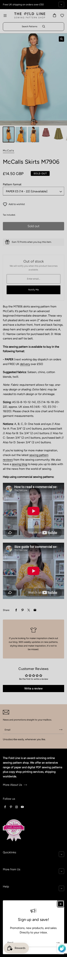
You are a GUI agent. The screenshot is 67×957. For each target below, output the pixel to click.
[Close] (60, 904)
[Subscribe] (57, 942)
